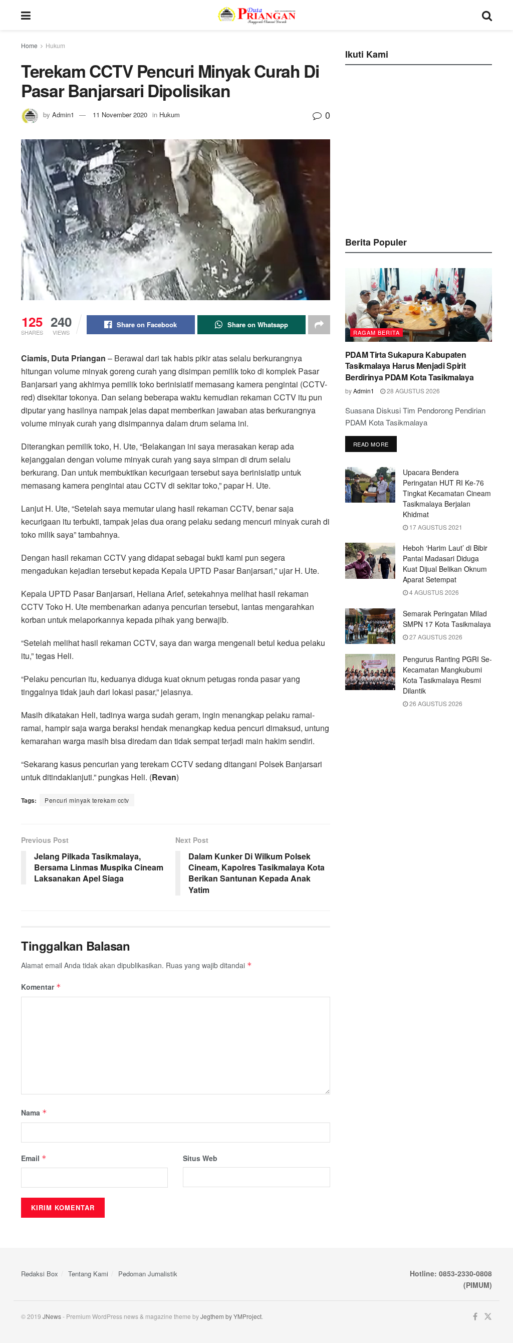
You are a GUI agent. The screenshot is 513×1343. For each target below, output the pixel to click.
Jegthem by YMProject (231, 1316)
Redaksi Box (39, 1273)
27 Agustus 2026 (435, 636)
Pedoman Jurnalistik (147, 1273)
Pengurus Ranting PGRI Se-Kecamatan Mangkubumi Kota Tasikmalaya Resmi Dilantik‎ (447, 675)
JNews (52, 1316)
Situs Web (200, 1158)
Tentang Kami (88, 1273)
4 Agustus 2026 (433, 592)
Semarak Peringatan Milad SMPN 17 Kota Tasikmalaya (447, 618)
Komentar (41, 987)
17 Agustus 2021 (435, 527)
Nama (34, 1112)
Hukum (55, 45)
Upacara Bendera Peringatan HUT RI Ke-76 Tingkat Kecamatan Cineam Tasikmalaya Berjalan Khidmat (447, 493)
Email (34, 1158)
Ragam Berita (376, 332)
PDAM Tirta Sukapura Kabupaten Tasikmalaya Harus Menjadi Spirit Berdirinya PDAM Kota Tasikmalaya (409, 366)
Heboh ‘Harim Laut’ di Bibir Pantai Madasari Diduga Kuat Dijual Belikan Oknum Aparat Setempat (445, 563)
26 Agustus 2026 (435, 703)
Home (29, 45)
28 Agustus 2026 (412, 390)
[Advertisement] (420, 147)
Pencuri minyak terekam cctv (87, 800)
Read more (371, 444)
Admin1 (63, 114)
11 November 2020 (120, 114)
